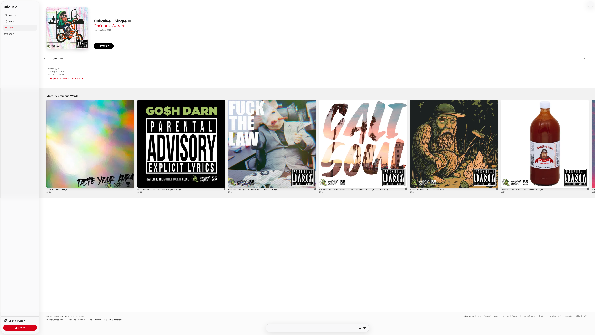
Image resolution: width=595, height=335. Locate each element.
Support (107, 320)
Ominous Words (109, 25)
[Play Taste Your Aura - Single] (50, 183)
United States (468, 316)
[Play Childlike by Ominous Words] (49, 58)
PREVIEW (577, 59)
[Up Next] (360, 328)
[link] (63, 96)
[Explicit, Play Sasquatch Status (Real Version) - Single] (414, 183)
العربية (496, 316)
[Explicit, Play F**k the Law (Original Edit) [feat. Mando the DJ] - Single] (232, 183)
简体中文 (515, 316)
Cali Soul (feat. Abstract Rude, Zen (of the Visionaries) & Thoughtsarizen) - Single (358, 101)
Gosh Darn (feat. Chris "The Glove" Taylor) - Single (161, 101)
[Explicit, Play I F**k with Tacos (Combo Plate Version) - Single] (504, 183)
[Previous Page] (43, 144)
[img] (10, 7)
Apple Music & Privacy (76, 320)
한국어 (541, 316)
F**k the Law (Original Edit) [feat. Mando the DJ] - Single (256, 101)
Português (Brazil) (554, 316)
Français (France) (529, 316)
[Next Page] (592, 144)
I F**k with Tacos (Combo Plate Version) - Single (524, 101)
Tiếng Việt (568, 316)
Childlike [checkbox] (57, 58)
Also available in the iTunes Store (64, 78)
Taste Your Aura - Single (58, 101)
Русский (505, 316)
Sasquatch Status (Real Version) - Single (429, 101)
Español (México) (484, 316)
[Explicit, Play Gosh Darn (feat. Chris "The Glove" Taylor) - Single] (141, 183)
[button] (20, 15)
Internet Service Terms (55, 320)
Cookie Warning (95, 320)
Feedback (118, 320)
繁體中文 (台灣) (581, 316)
